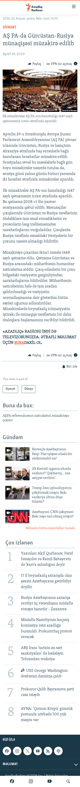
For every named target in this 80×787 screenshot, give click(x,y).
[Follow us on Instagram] (17, 751)
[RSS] (48, 751)
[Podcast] (58, 751)
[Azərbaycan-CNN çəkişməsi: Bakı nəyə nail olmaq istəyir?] (17, 516)
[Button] (34, 64)
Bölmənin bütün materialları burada (50, 528)
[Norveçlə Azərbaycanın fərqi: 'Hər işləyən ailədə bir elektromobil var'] (17, 454)
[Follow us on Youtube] (38, 751)
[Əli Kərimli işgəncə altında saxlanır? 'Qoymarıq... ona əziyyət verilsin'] (17, 473)
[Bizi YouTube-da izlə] (49, 781)
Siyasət (9, 28)
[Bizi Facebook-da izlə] (12, 781)
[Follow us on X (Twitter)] (27, 751)
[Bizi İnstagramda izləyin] (31, 781)
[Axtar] (68, 781)
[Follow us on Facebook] (7, 751)
